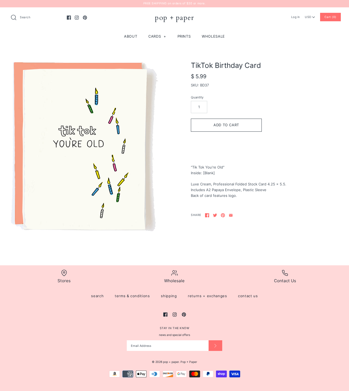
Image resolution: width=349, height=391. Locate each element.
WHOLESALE (213, 36)
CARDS (157, 36)
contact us (248, 296)
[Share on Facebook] (207, 215)
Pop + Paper (188, 362)
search (97, 296)
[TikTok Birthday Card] (84, 147)
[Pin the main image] (223, 215)
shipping (169, 296)
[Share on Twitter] (215, 215)
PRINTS (184, 36)
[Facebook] (69, 18)
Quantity (197, 97)
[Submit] (215, 345)
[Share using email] (231, 215)
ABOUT (130, 36)
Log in (295, 17)
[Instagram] (77, 18)
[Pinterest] (85, 18)
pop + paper (171, 362)
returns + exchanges (207, 296)
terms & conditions (132, 296)
